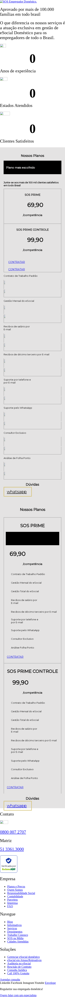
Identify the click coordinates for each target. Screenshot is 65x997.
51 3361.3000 (12, 849)
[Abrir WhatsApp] (56, 987)
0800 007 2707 (13, 832)
